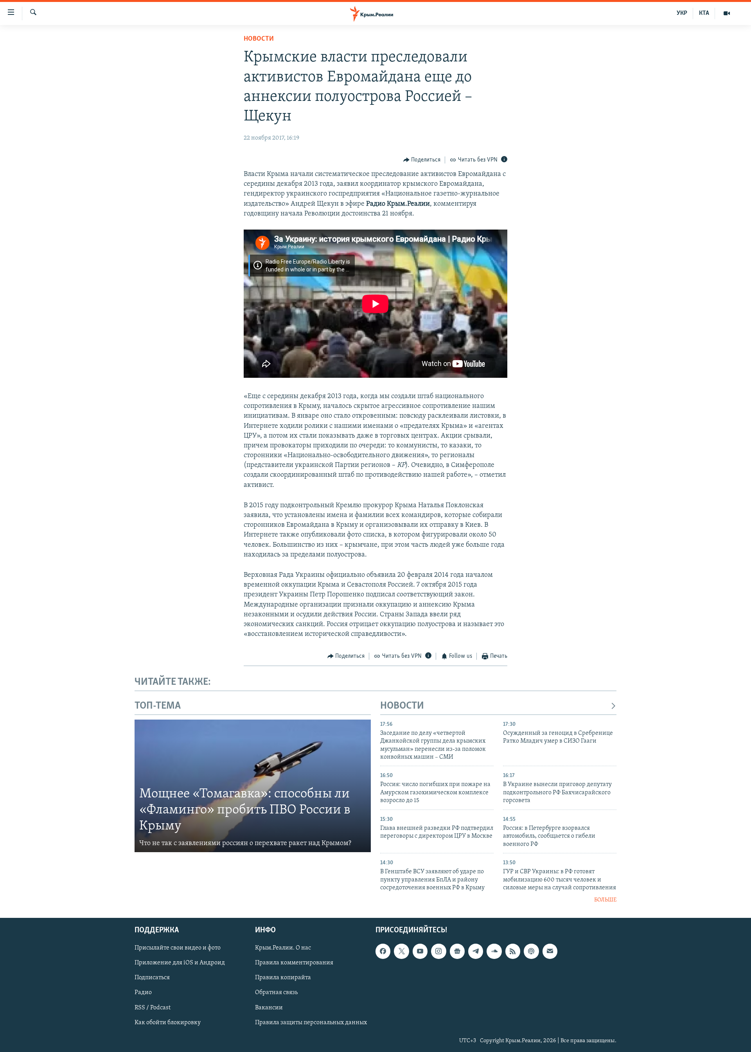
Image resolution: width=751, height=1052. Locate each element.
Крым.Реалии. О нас (283, 948)
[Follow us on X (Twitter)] (401, 951)
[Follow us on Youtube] (420, 951)
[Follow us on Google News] (457, 951)
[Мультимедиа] (726, 13)
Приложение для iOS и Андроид (180, 963)
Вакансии (269, 1007)
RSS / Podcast (153, 1007)
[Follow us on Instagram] (438, 951)
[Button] (422, 160)
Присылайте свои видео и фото (178, 948)
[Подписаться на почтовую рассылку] (550, 951)
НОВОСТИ (402, 706)
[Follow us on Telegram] (475, 951)
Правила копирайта (283, 978)
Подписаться (152, 978)
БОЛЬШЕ (605, 900)
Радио (143, 992)
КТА (704, 13)
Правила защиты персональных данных (311, 1022)
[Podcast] (531, 951)
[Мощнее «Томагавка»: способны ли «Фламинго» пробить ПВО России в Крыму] (253, 786)
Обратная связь (276, 992)
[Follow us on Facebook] (383, 951)
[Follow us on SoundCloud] (494, 951)
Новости (259, 39)
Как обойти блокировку (168, 1022)
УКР (682, 13)
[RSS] (512, 951)
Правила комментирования (294, 963)
